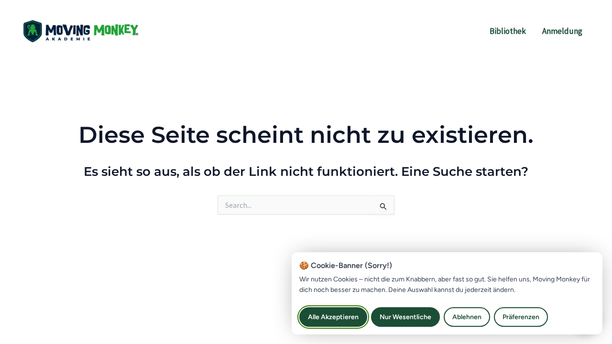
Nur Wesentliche (405, 317)
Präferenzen (521, 317)
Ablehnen (466, 317)
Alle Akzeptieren (333, 317)
